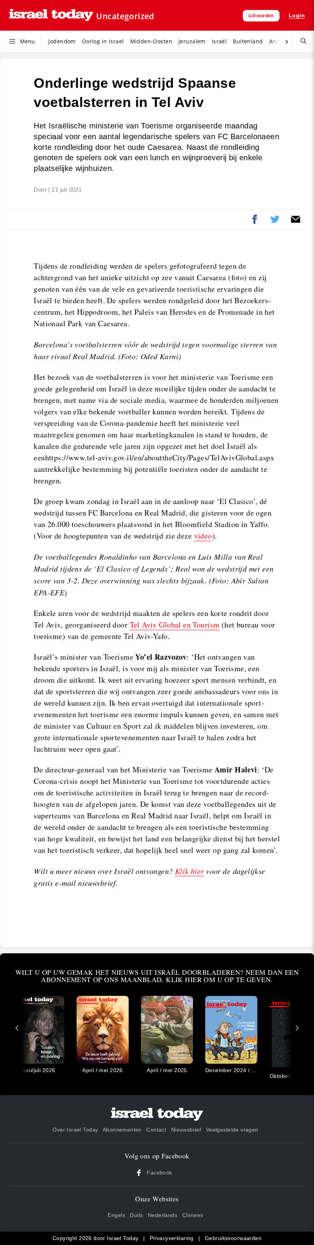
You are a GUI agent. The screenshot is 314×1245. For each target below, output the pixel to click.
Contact (156, 1130)
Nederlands (162, 1215)
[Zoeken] (300, 41)
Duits (136, 1215)
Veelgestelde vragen (232, 1130)
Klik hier (189, 871)
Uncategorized (125, 16)
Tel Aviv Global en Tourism (175, 624)
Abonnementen (122, 1130)
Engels (116, 1215)
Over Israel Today (75, 1130)
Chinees (192, 1215)
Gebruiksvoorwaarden (233, 1238)
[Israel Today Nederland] (51, 15)
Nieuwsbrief (186, 1130)
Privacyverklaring (172, 1238)
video (203, 536)
